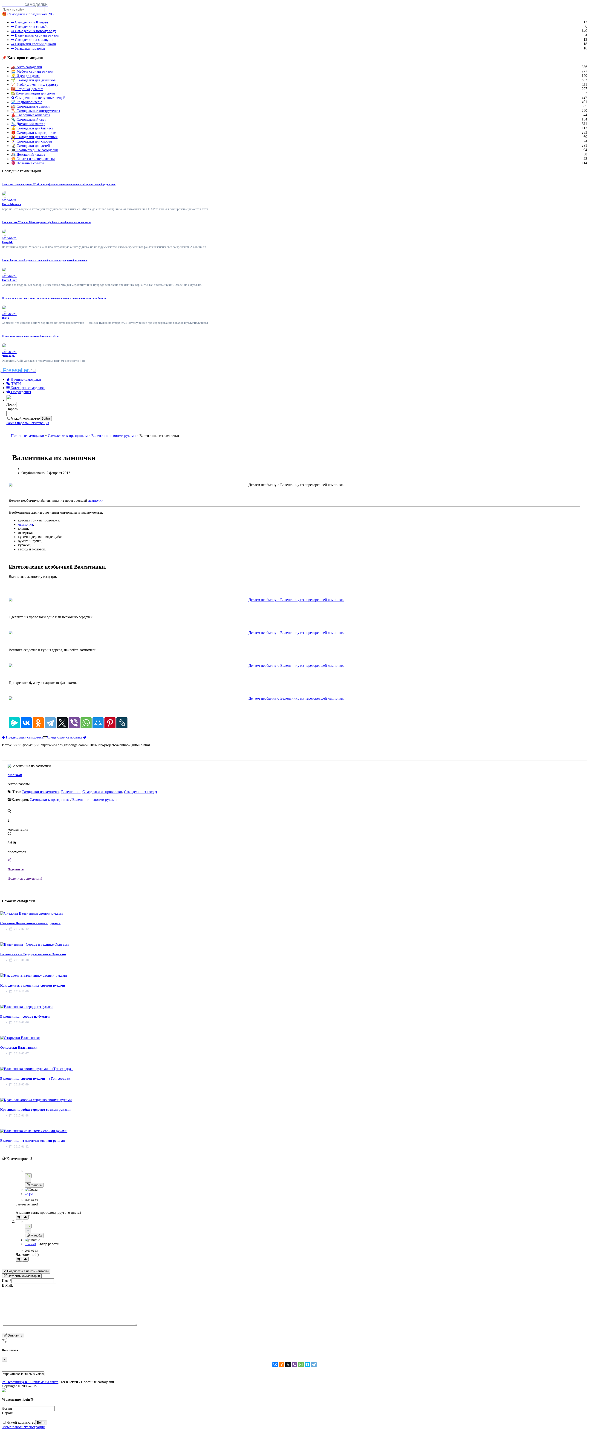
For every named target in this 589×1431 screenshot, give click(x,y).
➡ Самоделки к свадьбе (29, 27)
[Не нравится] (19, 1217)
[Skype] (307, 1364)
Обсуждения (20, 392)
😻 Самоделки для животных (34, 137)
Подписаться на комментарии (27, 1271)
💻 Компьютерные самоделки (34, 150)
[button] (10, 400)
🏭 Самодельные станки (30, 106)
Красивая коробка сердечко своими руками (35, 1109)
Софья (29, 1194)
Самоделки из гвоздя (140, 792)
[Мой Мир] (98, 722)
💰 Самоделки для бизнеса (32, 128)
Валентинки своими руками (113, 436)
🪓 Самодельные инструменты (35, 111)
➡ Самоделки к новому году (33, 31)
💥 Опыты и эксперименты (33, 159)
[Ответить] (28, 1175)
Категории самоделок (27, 388)
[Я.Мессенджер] (14, 722)
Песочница (15, 1382)
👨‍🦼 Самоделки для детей (30, 146)
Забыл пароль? (17, 423)
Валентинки (71, 792)
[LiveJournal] (121, 722)
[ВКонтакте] (26, 722)
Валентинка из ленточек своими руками (32, 1140)
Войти (46, 418)
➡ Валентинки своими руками (35, 35)
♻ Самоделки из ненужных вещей (38, 98)
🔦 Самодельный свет (28, 119)
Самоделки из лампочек (40, 792)
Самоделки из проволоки (102, 792)
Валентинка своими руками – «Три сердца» (35, 1078)
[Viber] (74, 722)
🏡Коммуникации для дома (33, 93)
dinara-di (15, 775)
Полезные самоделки (27, 436)
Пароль (12, 409)
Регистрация (39, 423)
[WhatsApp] (86, 722)
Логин (11, 404)
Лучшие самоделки (25, 379)
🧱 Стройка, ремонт (27, 89)
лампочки (96, 500)
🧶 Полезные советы (27, 163)
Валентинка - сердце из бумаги (25, 1016)
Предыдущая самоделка (24, 737)
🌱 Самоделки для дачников (33, 80)
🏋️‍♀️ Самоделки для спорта (31, 141)
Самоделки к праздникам (68, 436)
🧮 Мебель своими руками (32, 71)
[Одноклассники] (38, 722)
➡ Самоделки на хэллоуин (32, 40)
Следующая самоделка (65, 737)
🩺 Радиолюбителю (26, 102)
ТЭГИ (15, 384)
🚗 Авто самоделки (26, 67)
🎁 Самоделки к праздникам (33, 133)
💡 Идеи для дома (25, 76)
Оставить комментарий (23, 1276)
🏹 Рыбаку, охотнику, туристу (34, 84)
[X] (62, 722)
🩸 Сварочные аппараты (30, 115)
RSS (28, 1382)
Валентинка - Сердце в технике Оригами (33, 954)
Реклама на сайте (45, 1382)
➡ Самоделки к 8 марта (29, 22)
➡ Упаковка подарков (28, 48)
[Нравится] (25, 1217)
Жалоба (36, 1185)
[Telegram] (50, 722)
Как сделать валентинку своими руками (32, 985)
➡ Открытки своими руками (33, 44)
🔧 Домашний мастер (28, 124)
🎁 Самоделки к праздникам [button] (28, 14)
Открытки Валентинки (19, 1047)
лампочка (25, 524)
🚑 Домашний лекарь (28, 154)
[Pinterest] (109, 722)
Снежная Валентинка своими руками (30, 923)
